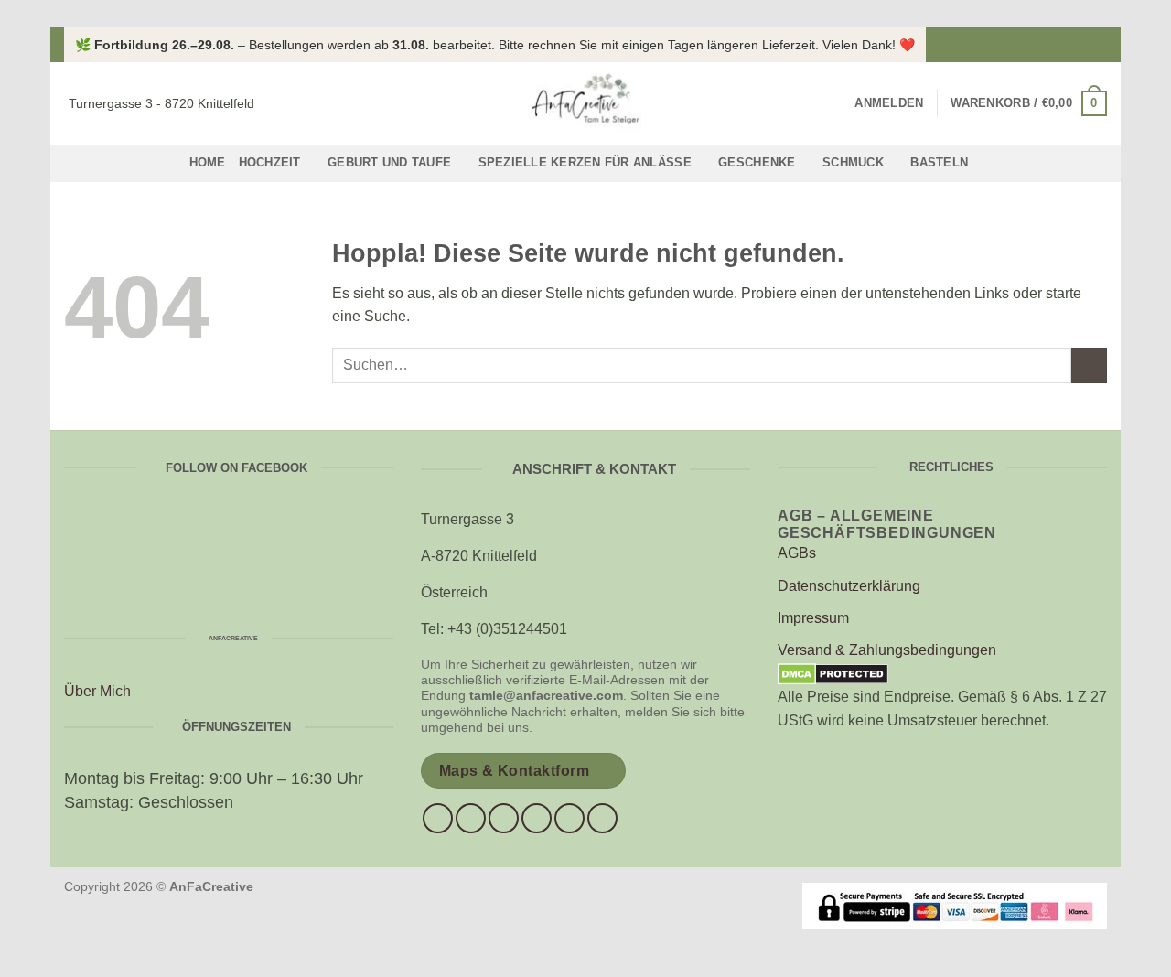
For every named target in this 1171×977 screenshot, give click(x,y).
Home (207, 162)
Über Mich (97, 691)
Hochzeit (270, 162)
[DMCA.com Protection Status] (833, 674)
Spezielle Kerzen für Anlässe (585, 162)
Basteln (939, 162)
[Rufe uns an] (536, 818)
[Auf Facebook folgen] (1080, 44)
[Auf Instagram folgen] (1097, 44)
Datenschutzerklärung (849, 586)
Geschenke (756, 162)
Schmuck (853, 162)
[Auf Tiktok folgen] (504, 818)
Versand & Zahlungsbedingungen (887, 650)
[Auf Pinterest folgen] (569, 818)
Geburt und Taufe (389, 162)
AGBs (797, 553)
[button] (888, 103)
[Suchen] (835, 103)
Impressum (813, 618)
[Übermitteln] (1089, 365)
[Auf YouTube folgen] (602, 818)
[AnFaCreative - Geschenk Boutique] (585, 103)
